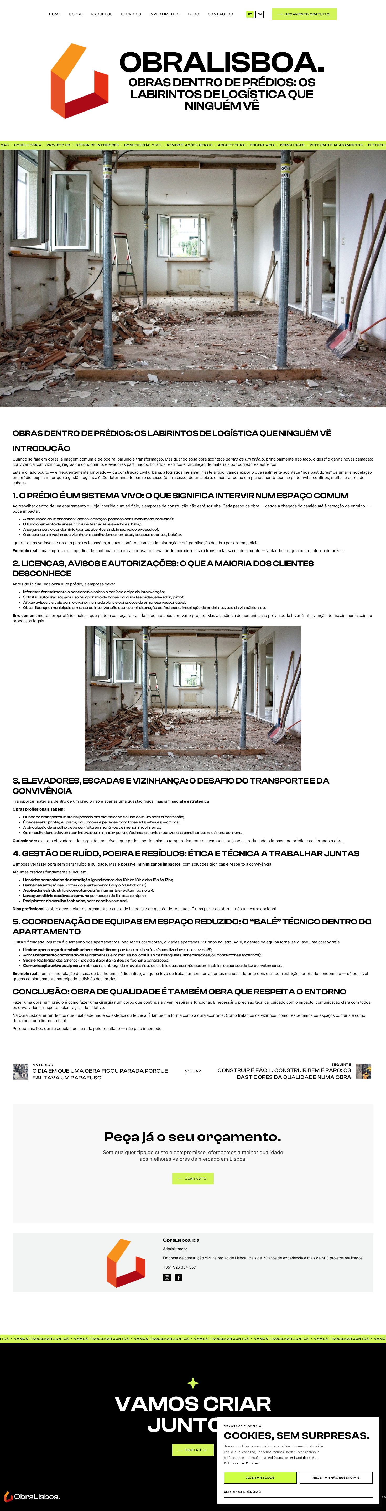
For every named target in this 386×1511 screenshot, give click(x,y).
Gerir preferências (242, 1492)
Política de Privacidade (289, 1458)
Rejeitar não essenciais (336, 1477)
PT (250, 14)
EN (260, 14)
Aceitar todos (260, 1477)
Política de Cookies (241, 1463)
